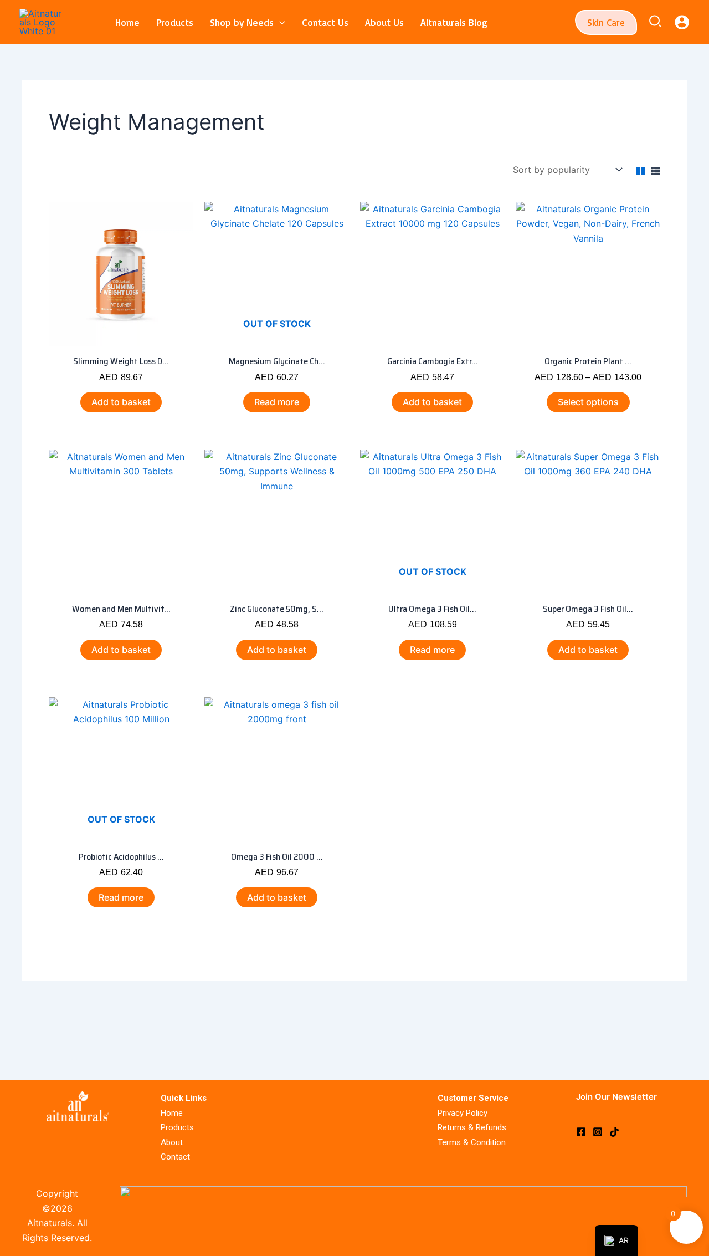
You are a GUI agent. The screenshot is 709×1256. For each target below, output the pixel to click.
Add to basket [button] (121, 401)
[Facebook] (581, 1132)
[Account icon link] (682, 22)
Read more (276, 401)
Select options (588, 401)
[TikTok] (614, 1132)
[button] (279, 22)
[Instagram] (598, 1132)
